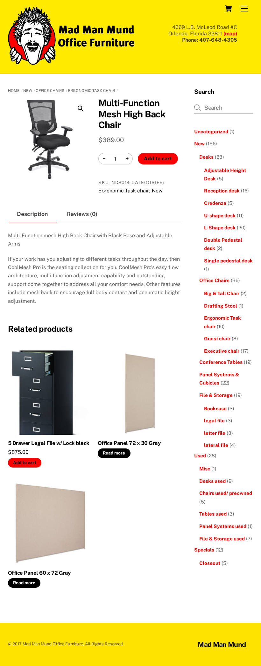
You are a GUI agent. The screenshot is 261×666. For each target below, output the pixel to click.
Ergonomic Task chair (91, 90)
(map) (230, 34)
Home (14, 90)
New (27, 90)
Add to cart (158, 159)
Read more (114, 452)
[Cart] (228, 8)
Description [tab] (32, 214)
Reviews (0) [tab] (82, 214)
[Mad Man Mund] (71, 62)
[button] (80, 108)
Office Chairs (50, 90)
